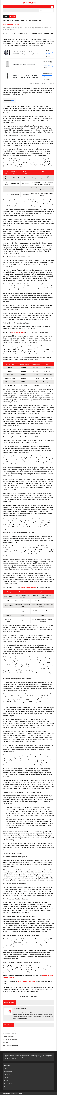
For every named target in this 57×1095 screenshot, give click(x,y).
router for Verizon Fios (18, 332)
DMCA (5, 1068)
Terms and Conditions (9, 1083)
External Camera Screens (9, 1033)
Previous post (24, 996)
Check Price (47, 53)
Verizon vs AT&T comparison (26, 981)
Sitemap (6, 1086)
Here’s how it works (9, 29)
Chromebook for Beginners (10, 1039)
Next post (34, 996)
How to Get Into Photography (10, 1045)
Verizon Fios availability (28, 587)
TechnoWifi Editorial (13, 24)
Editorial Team (7, 1074)
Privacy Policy (7, 1065)
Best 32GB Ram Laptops (9, 1030)
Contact (6, 1080)
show (12, 100)
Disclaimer (6, 1077)
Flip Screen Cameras (8, 1036)
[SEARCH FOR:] (46, 10)
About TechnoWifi (8, 1071)
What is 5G (5, 1042)
